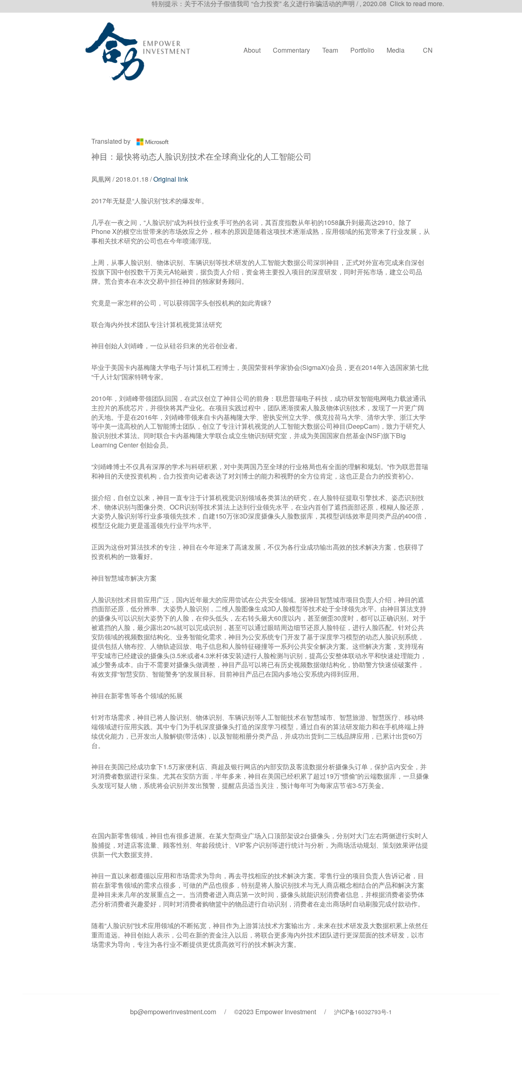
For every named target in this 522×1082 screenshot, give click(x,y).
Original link (170, 179)
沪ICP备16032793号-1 (363, 1012)
